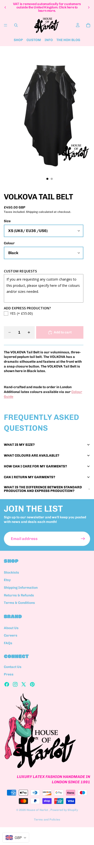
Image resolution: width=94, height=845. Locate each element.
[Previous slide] (5, 7)
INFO (49, 40)
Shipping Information (21, 588)
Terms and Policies (47, 819)
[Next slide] (88, 7)
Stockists (11, 572)
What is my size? (19, 445)
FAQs (8, 643)
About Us (11, 628)
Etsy (7, 580)
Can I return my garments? (29, 477)
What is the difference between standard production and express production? (43, 489)
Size (7, 221)
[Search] (16, 25)
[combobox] (15, 838)
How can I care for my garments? (35, 466)
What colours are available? (31, 455)
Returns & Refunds (19, 595)
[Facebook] (7, 684)
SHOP (18, 40)
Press (8, 675)
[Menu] (5, 25)
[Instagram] (15, 684)
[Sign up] (83, 539)
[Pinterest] (32, 684)
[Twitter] (24, 684)
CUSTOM (34, 40)
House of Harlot (38, 810)
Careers (10, 635)
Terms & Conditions (19, 603)
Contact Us (12, 667)
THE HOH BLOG (68, 40)
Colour (9, 243)
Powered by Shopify (64, 810)
